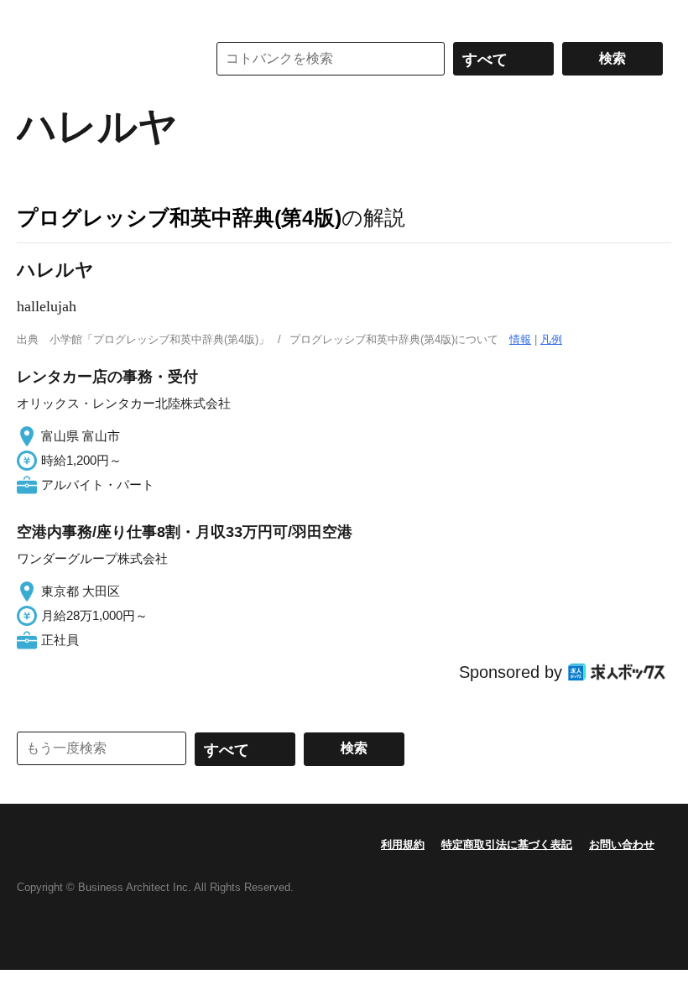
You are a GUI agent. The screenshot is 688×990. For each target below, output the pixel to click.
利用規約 (403, 844)
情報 (520, 339)
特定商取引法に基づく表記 (506, 844)
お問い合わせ (621, 844)
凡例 (551, 339)
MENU (33, 17)
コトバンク (100, 59)
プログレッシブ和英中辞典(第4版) (179, 217)
